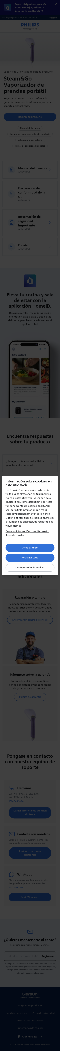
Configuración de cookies (30, 568)
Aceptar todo (30, 548)
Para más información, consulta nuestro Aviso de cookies (27, 533)
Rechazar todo (30, 558)
